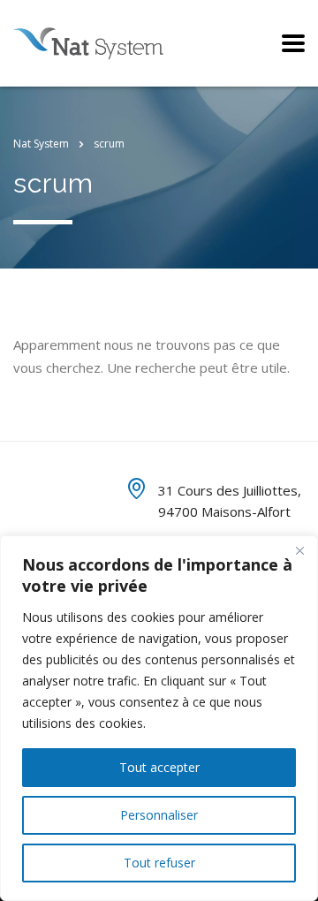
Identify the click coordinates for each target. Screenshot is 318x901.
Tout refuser (159, 862)
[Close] (299, 550)
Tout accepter (159, 767)
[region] (159, 718)
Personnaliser (159, 814)
